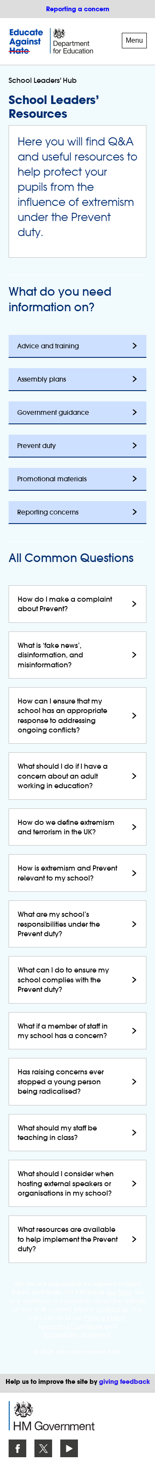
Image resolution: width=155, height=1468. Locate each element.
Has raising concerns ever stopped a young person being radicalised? (61, 1081)
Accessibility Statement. (77, 1335)
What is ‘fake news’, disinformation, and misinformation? (50, 655)
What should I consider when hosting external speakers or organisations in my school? (66, 1183)
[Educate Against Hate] (27, 41)
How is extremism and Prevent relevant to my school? (67, 873)
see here (119, 1292)
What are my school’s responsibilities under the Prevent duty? (59, 924)
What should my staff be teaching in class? (57, 1133)
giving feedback (124, 1382)
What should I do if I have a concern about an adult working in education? (63, 776)
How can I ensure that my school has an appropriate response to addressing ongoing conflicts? (62, 715)
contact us (112, 1309)
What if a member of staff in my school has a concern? (63, 1031)
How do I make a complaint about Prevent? (65, 604)
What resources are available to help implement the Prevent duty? (68, 1239)
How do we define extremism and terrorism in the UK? (66, 827)
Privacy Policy (104, 1318)
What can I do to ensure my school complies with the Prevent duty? (63, 980)
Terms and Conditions (70, 1326)
